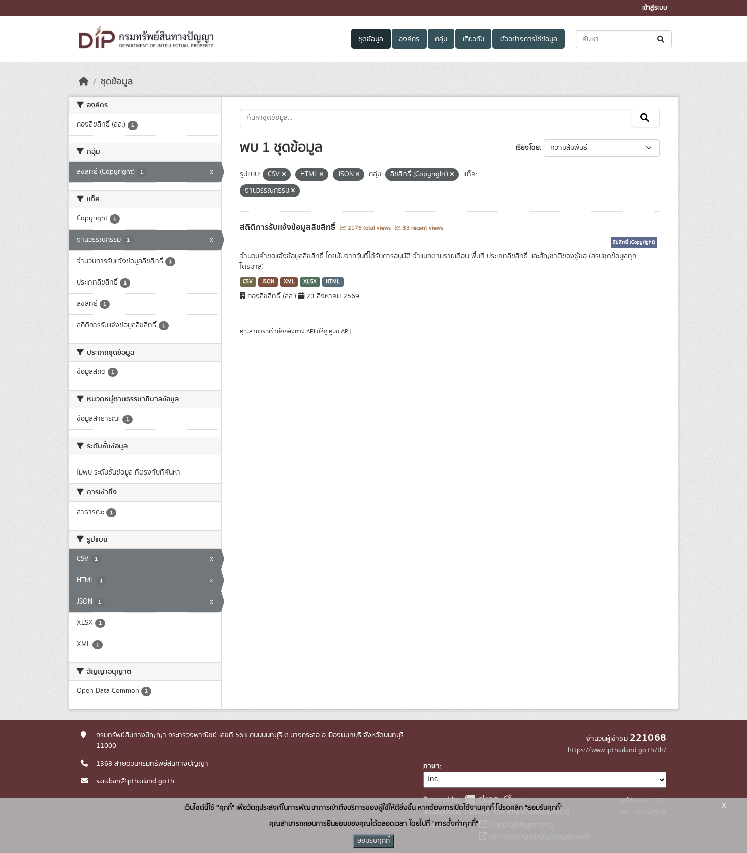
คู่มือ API (339, 331)
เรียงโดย (528, 148)
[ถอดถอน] (284, 175)
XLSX (310, 282)
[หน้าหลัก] (84, 81)
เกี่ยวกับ (473, 39)
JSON (268, 282)
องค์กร (409, 39)
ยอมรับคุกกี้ (373, 841)
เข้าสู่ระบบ (654, 8)
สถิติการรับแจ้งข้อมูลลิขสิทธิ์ (288, 227)
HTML (333, 282)
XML (289, 282)
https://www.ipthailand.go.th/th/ (617, 750)
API (310, 331)
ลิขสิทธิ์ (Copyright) (634, 242)
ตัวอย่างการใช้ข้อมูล (528, 39)
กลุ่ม (441, 39)
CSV (248, 282)
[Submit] (661, 39)
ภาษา (431, 766)
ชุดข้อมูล (370, 39)
